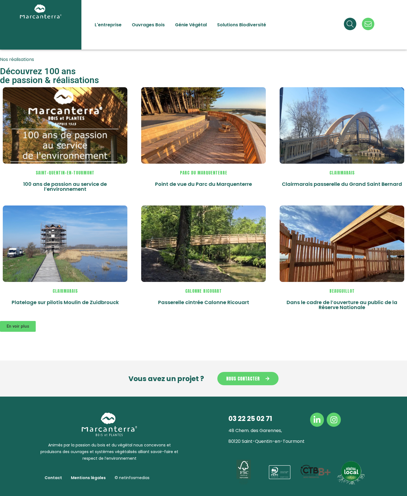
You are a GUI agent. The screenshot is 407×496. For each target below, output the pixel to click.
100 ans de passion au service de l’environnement (65, 186)
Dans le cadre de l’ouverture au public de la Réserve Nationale (342, 305)
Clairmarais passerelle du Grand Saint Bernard (342, 184)
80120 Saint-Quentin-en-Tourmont (266, 441)
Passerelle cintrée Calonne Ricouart (203, 302)
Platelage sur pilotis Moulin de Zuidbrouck (65, 302)
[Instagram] (334, 419)
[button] (18, 326)
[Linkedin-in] (317, 419)
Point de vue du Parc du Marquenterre (203, 184)
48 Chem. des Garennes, (255, 430)
